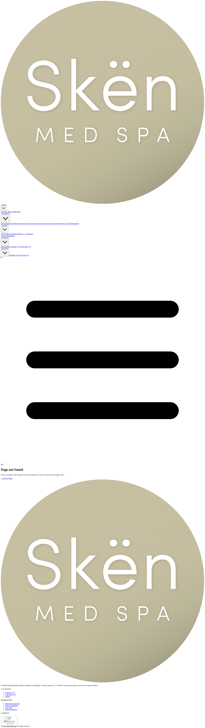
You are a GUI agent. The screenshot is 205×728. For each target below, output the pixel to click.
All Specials (5, 234)
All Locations (5, 247)
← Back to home (6, 478)
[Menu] (102, 359)
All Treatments (6, 224)
